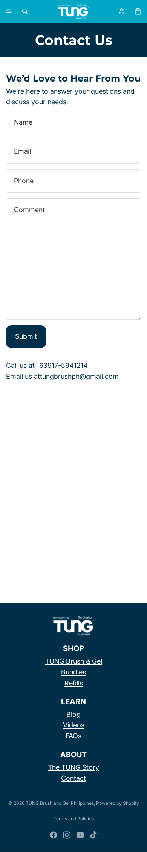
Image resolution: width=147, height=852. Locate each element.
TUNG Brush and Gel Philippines (60, 803)
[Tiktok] (93, 835)
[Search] (25, 11)
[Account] (121, 11)
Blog (73, 714)
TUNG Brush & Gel (73, 661)
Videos (73, 725)
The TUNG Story (73, 767)
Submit (26, 336)
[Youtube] (80, 835)
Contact (73, 778)
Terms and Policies (74, 818)
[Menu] (8, 11)
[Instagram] (66, 835)
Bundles (73, 672)
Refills (73, 683)
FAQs (73, 736)
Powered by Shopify (117, 803)
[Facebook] (53, 835)
